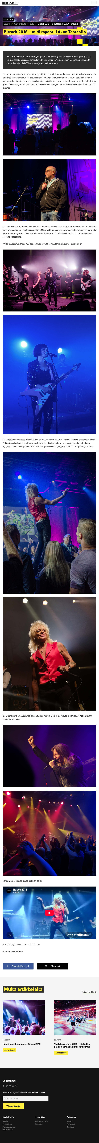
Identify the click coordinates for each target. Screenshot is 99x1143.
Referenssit (71, 1124)
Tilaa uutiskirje (13, 1106)
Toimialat (70, 1127)
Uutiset (5, 1121)
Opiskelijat (38, 1124)
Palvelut (70, 1121)
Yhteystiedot (7, 1124)
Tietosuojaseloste (9, 1127)
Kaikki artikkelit (89, 992)
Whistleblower (8, 1130)
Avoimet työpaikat (41, 1121)
